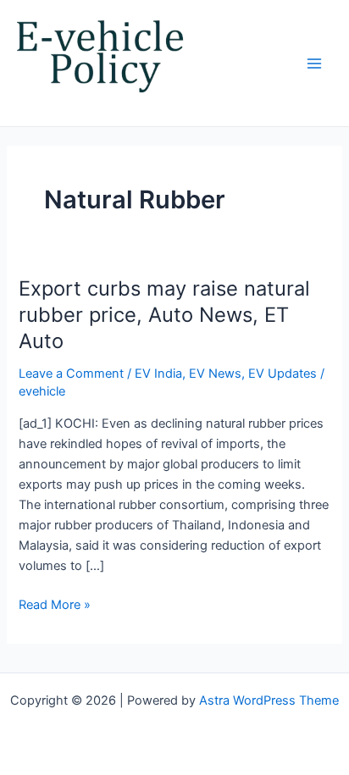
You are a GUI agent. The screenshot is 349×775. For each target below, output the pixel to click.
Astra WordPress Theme (269, 700)
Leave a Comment (71, 373)
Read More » (55, 603)
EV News (215, 373)
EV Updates (282, 373)
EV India (158, 373)
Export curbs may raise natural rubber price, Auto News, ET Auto (164, 314)
